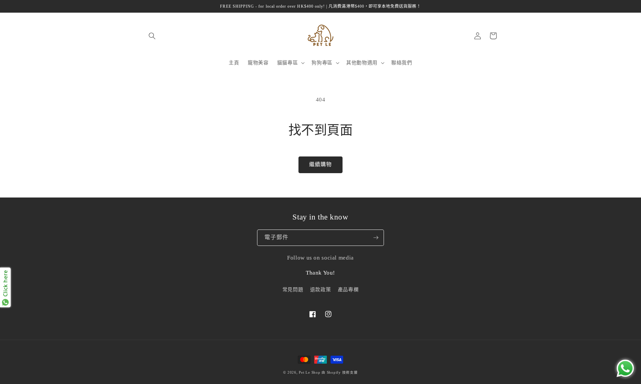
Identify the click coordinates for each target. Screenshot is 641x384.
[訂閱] (376, 238)
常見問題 (292, 289)
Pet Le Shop (309, 372)
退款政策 (320, 289)
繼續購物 (320, 164)
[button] (152, 35)
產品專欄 (348, 289)
